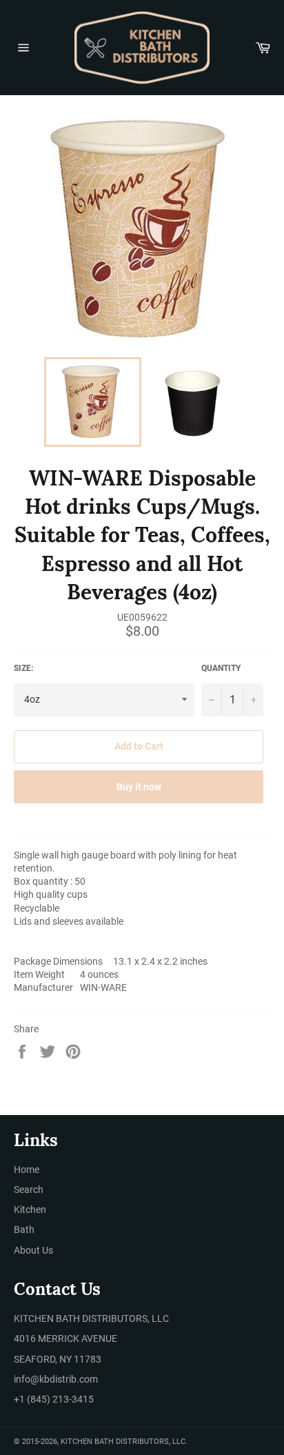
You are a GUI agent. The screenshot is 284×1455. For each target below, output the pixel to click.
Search (28, 1189)
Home (26, 1169)
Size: (23, 668)
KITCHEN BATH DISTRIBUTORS (115, 1441)
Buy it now (138, 786)
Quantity (221, 668)
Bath (24, 1229)
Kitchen (30, 1209)
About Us (33, 1250)
